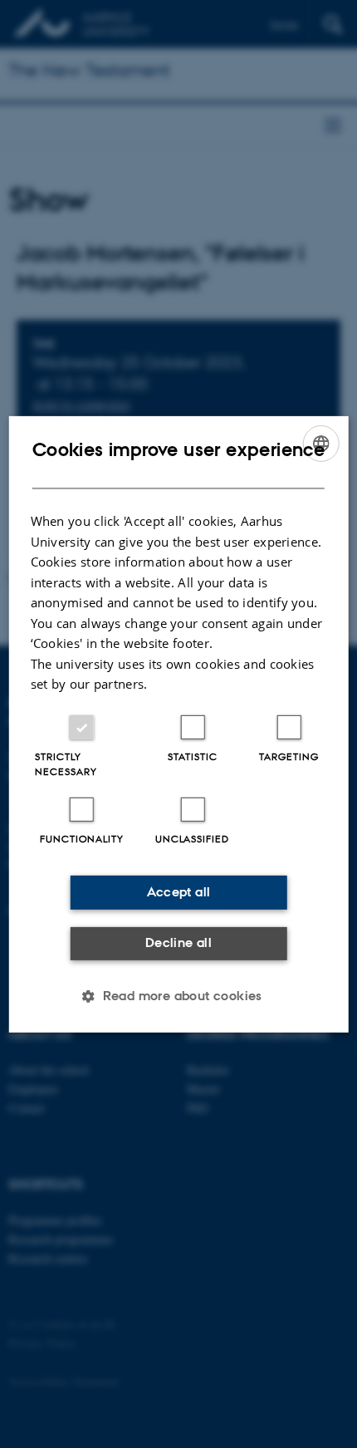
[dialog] (179, 723)
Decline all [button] (178, 942)
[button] (178, 996)
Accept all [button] (179, 892)
